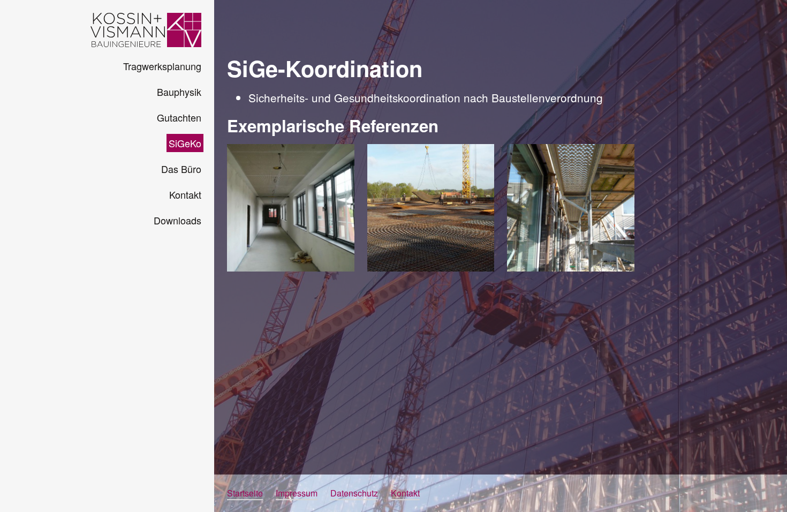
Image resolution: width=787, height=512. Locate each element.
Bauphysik (179, 92)
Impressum (296, 493)
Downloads (177, 220)
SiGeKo (185, 143)
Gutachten (179, 117)
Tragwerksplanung (162, 66)
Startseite (245, 493)
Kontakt (185, 194)
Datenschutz (354, 493)
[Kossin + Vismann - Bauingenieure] (145, 30)
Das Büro (181, 169)
